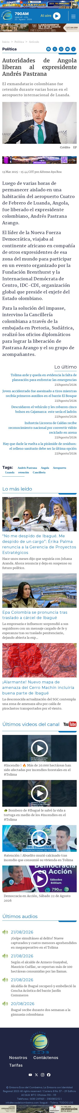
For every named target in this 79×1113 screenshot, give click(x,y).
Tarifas (16, 1065)
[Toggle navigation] (72, 16)
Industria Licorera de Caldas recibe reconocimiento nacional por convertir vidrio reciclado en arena (42, 428)
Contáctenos (45, 1057)
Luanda (9, 472)
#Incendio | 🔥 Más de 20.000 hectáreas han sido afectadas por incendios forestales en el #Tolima (37, 770)
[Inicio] (7, 16)
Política (19, 41)
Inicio (6, 41)
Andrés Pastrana (27, 467)
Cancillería (39, 472)
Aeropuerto (59, 467)
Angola (45, 467)
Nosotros (18, 1057)
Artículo (34, 41)
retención (23, 472)
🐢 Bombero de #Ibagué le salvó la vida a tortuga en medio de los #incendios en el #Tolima (35, 815)
